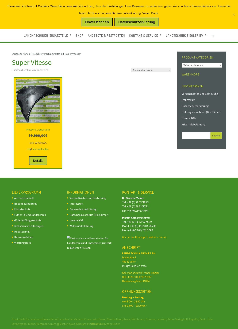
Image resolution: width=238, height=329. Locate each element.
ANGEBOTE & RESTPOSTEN (106, 35)
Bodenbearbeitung (25, 203)
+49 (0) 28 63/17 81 (138, 206)
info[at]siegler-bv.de (134, 265)
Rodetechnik (21, 231)
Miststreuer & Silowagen (28, 226)
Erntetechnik (22, 209)
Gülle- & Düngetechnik (27, 220)
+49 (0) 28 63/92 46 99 (139, 221)
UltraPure (96, 324)
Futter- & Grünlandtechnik (30, 214)
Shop (27, 53)
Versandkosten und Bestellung (200, 93)
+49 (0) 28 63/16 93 (138, 202)
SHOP (79, 35)
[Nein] (233, 14)
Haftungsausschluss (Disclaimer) (201, 112)
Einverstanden (97, 22)
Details (38, 160)
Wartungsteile (23, 242)
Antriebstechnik (24, 198)
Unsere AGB (189, 118)
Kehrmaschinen (23, 237)
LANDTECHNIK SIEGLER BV (184, 35)
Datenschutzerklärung (195, 106)
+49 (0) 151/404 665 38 (143, 226)
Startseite (17, 53)
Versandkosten (41, 149)
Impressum (188, 100)
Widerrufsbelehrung (194, 124)
